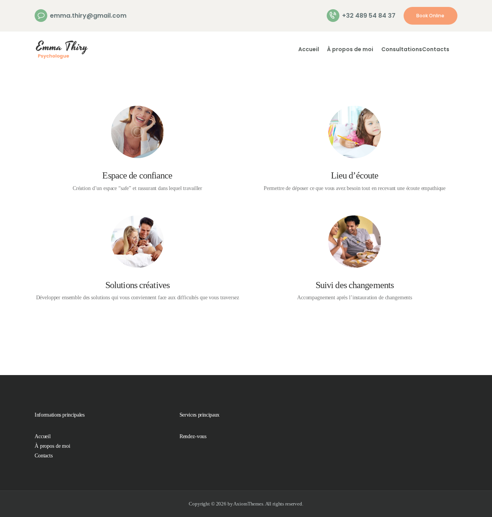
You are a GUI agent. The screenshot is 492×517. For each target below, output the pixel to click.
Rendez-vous (193, 436)
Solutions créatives (137, 285)
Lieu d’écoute (354, 175)
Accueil (43, 436)
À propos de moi (52, 446)
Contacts (44, 456)
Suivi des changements (355, 285)
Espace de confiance (137, 175)
